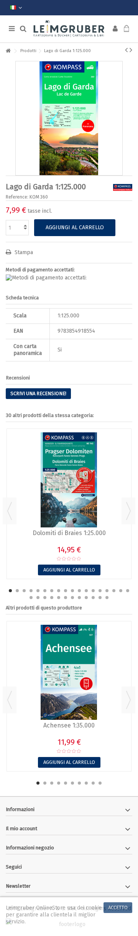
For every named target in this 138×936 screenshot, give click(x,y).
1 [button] (10, 590)
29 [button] (100, 597)
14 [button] (100, 590)
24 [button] (65, 597)
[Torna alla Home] (8, 51)
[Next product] (131, 49)
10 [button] (72, 590)
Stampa (23, 252)
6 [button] (44, 590)
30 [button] (106, 597)
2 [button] (17, 590)
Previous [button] (9, 511)
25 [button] (72, 597)
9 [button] (65, 590)
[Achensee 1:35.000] (69, 672)
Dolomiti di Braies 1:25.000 (69, 533)
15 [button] (106, 590)
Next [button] (128, 511)
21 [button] (44, 597)
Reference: (17, 197)
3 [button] (24, 590)
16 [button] (113, 590)
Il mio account (21, 828)
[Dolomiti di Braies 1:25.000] (69, 479)
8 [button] (58, 590)
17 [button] (120, 590)
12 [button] (86, 590)
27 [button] (86, 597)
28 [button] (93, 597)
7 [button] (51, 590)
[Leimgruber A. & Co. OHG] (69, 29)
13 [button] (93, 590)
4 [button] (31, 590)
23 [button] (58, 597)
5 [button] (37, 590)
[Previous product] (126, 49)
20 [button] (37, 597)
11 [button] (79, 590)
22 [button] (51, 597)
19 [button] (31, 597)
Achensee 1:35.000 (69, 725)
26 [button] (79, 597)
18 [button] (127, 590)
